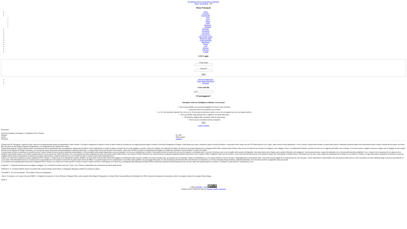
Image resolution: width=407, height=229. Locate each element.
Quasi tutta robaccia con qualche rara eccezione (205, 109)
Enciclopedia (204, 4)
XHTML (199, 187)
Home (197, 4)
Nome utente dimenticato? (205, 81)
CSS (205, 187)
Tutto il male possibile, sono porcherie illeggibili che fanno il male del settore (204, 107)
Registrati (205, 83)
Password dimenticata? (205, 79)
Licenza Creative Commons (216, 189)
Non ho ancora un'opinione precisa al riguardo (204, 120)
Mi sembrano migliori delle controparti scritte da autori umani (204, 117)
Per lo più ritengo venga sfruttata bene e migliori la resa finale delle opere (204, 115)
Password (203, 68)
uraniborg (179, 139)
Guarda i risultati (203, 125)
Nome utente (203, 63)
